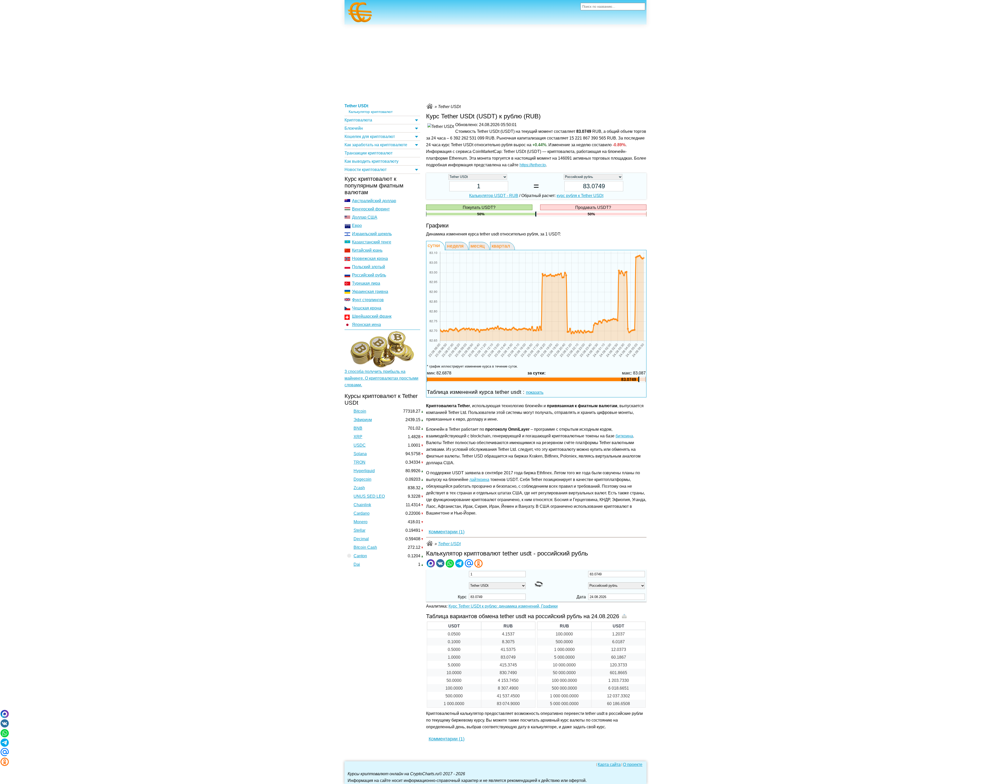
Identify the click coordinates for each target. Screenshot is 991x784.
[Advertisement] (495, 63)
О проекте (632, 764)
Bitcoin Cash (365, 547)
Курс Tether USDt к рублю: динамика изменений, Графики (503, 606)
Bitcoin (360, 411)
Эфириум (363, 420)
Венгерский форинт (371, 209)
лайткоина (479, 479)
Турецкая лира (366, 283)
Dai (357, 564)
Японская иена (366, 324)
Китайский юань (367, 250)
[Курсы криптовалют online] (360, 13)
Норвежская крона (370, 258)
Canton (360, 556)
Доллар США (364, 217)
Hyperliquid (364, 471)
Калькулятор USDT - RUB (493, 195)
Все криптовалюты (429, 106)
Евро (357, 225)
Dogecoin (362, 479)
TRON (359, 462)
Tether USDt (356, 106)
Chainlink (362, 505)
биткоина (624, 436)
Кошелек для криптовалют (370, 136)
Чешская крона (366, 308)
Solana (360, 454)
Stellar (359, 530)
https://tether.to (533, 165)
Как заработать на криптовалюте (376, 145)
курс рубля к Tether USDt (580, 195)
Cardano (362, 513)
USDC (360, 445)
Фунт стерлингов (368, 300)
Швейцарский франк (371, 316)
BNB (358, 428)
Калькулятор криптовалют (371, 112)
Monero (360, 522)
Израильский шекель (372, 234)
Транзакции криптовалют (369, 153)
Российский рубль (369, 275)
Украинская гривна (370, 291)
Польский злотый (368, 267)
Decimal (361, 539)
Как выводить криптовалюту (371, 161)
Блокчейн (354, 128)
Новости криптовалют (366, 170)
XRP (358, 437)
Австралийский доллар (374, 201)
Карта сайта (609, 764)
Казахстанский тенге (371, 242)
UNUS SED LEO (369, 496)
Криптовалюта (358, 120)
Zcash (359, 488)
